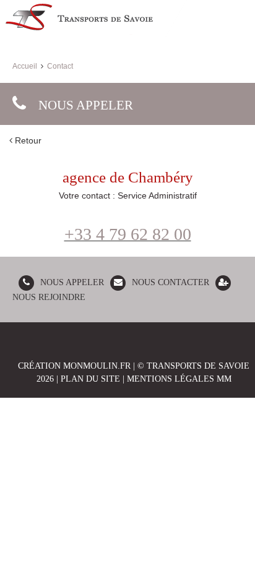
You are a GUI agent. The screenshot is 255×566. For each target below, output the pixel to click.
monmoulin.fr (97, 366)
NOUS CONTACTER (170, 282)
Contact (60, 66)
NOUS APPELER (72, 282)
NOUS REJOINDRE (48, 297)
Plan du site (90, 379)
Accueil (24, 66)
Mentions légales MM (179, 379)
